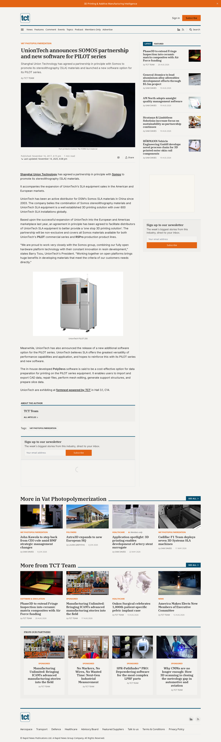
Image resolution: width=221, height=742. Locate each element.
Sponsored (72, 598)
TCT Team (29, 78)
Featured (158, 43)
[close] (217, 3)
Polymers (71, 532)
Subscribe (79, 452)
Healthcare (118, 532)
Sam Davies (151, 88)
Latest (147, 43)
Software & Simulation (32, 598)
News (161, 598)
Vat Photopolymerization (36, 43)
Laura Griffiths (77, 544)
